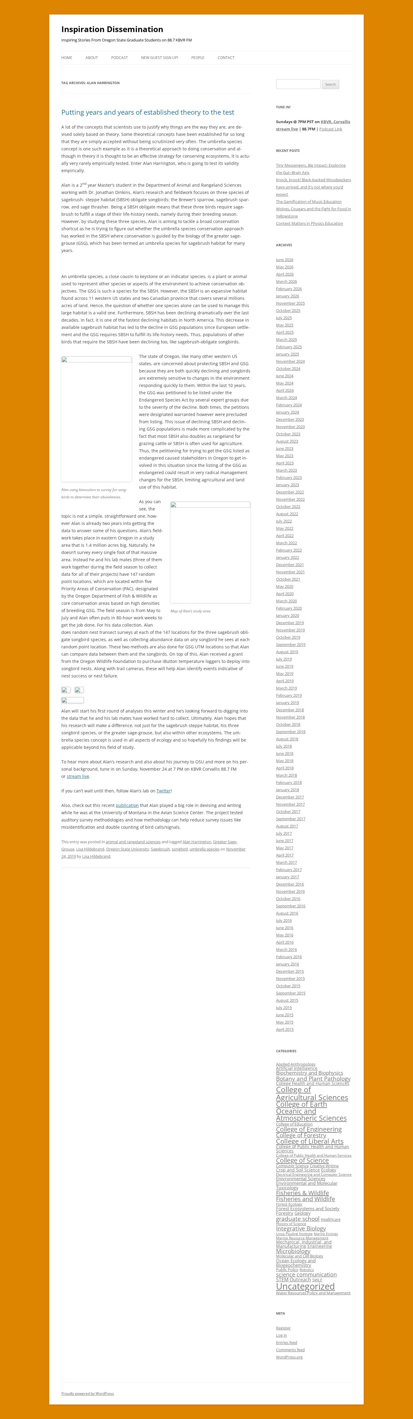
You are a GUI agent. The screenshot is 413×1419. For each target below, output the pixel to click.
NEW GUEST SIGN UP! (159, 57)
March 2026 (286, 281)
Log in (281, 1335)
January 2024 (287, 412)
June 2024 (284, 376)
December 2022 (290, 492)
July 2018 (284, 746)
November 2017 (290, 804)
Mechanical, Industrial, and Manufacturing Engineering (304, 1244)
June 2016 (284, 927)
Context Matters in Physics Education (309, 223)
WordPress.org (289, 1357)
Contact (226, 57)
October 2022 (288, 506)
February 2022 (289, 550)
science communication (306, 1274)
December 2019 (290, 622)
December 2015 (290, 971)
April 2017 (285, 855)
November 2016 (290, 891)
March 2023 (286, 470)
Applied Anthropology (296, 1064)
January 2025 (287, 354)
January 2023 (287, 484)
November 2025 (290, 303)
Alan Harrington (197, 841)
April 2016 (285, 942)
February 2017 (289, 869)
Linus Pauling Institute (294, 1233)
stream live (78, 776)
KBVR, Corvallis (335, 121)
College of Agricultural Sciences (312, 1093)
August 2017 (287, 826)
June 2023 (284, 448)
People (197, 57)
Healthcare (330, 1219)
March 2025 (286, 339)
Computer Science (292, 1165)
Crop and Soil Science (298, 1170)
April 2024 (285, 390)
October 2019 (288, 637)
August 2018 (287, 739)
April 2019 (285, 680)
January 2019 (287, 702)
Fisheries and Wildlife (305, 1199)
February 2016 (289, 956)
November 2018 (290, 717)
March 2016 (286, 949)
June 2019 (284, 666)
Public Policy (287, 1269)
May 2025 (284, 325)
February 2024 (289, 405)
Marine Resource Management (302, 1237)
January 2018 (287, 789)
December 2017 (290, 797)
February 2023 (289, 477)
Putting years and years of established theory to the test (147, 111)
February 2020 (289, 608)
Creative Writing (324, 1165)
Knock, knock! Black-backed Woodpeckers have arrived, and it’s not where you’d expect (313, 187)
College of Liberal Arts (309, 1141)
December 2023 (290, 419)
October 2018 (288, 724)
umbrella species (205, 849)
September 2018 (290, 731)
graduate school (298, 1218)
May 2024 (284, 383)
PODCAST (119, 57)
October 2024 (288, 368)
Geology (302, 1213)
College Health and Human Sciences (312, 1083)
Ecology (328, 1170)
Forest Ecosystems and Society (308, 1208)
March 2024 (286, 397)
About (92, 57)
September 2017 (290, 818)
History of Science (291, 1223)
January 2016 (287, 964)
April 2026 (285, 274)
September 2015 (290, 993)
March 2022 (286, 543)
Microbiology (293, 1251)
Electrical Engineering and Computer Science (314, 1174)
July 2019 (284, 659)
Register (283, 1328)
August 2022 (287, 513)
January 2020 (287, 615)
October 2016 (288, 898)
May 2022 (284, 528)
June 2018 (284, 753)
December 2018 (290, 710)
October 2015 (288, 985)
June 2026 (284, 259)
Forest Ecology (289, 1204)
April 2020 (285, 593)
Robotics (307, 1269)
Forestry (284, 1213)
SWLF (317, 1280)
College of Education (294, 1124)
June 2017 (284, 840)
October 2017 (288, 811)
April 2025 (285, 332)
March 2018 (286, 775)
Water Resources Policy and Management (313, 1293)
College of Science (302, 1160)
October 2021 (288, 579)
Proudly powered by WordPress (87, 1393)
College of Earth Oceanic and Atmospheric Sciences (311, 1110)
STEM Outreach (293, 1279)
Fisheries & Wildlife (302, 1193)
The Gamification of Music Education (309, 201)
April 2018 (285, 768)
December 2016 (290, 884)
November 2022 (290, 499)
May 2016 (284, 935)
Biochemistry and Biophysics (309, 1072)
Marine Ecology (326, 1234)
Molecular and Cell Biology (299, 1256)
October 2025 (288, 310)
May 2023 (284, 455)
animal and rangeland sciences (133, 841)
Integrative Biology (301, 1228)
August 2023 (287, 441)
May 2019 (284, 673)
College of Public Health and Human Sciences (312, 1149)
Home (66, 57)
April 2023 (285, 463)
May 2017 (284, 847)
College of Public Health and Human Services (314, 1155)
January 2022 (287, 557)
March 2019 (286, 688)
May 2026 (284, 267)
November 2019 (290, 630)
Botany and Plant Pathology (313, 1078)
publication (127, 805)
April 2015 (285, 1029)
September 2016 (290, 906)
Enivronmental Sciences (300, 1178)
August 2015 (287, 1000)
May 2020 (284, 586)
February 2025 (289, 346)
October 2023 (288, 434)
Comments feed (290, 1349)
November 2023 (290, 426)
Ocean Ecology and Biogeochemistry (296, 1262)
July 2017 (284, 833)
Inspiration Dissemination (112, 29)
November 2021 (290, 572)
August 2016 (287, 913)
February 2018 (289, 782)
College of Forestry (301, 1135)
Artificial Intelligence (296, 1068)
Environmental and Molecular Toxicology (306, 1185)
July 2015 (284, 1007)
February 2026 (289, 288)
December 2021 (290, 564)
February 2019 (289, 695)
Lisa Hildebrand (90, 849)
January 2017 (287, 877)
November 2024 (290, 361)
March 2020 (286, 601)
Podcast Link (330, 129)
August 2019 (287, 651)
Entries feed (286, 1342)
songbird (180, 849)
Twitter (164, 791)
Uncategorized (305, 1286)
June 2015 (284, 1015)
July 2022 (284, 521)
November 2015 (290, 978)
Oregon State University (127, 849)
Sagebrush (160, 849)
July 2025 (284, 317)
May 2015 (284, 1022)
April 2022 (285, 535)
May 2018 (284, 760)
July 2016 (284, 920)
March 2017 (286, 862)
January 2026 (287, 296)
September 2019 (290, 644)
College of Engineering (309, 1129)
